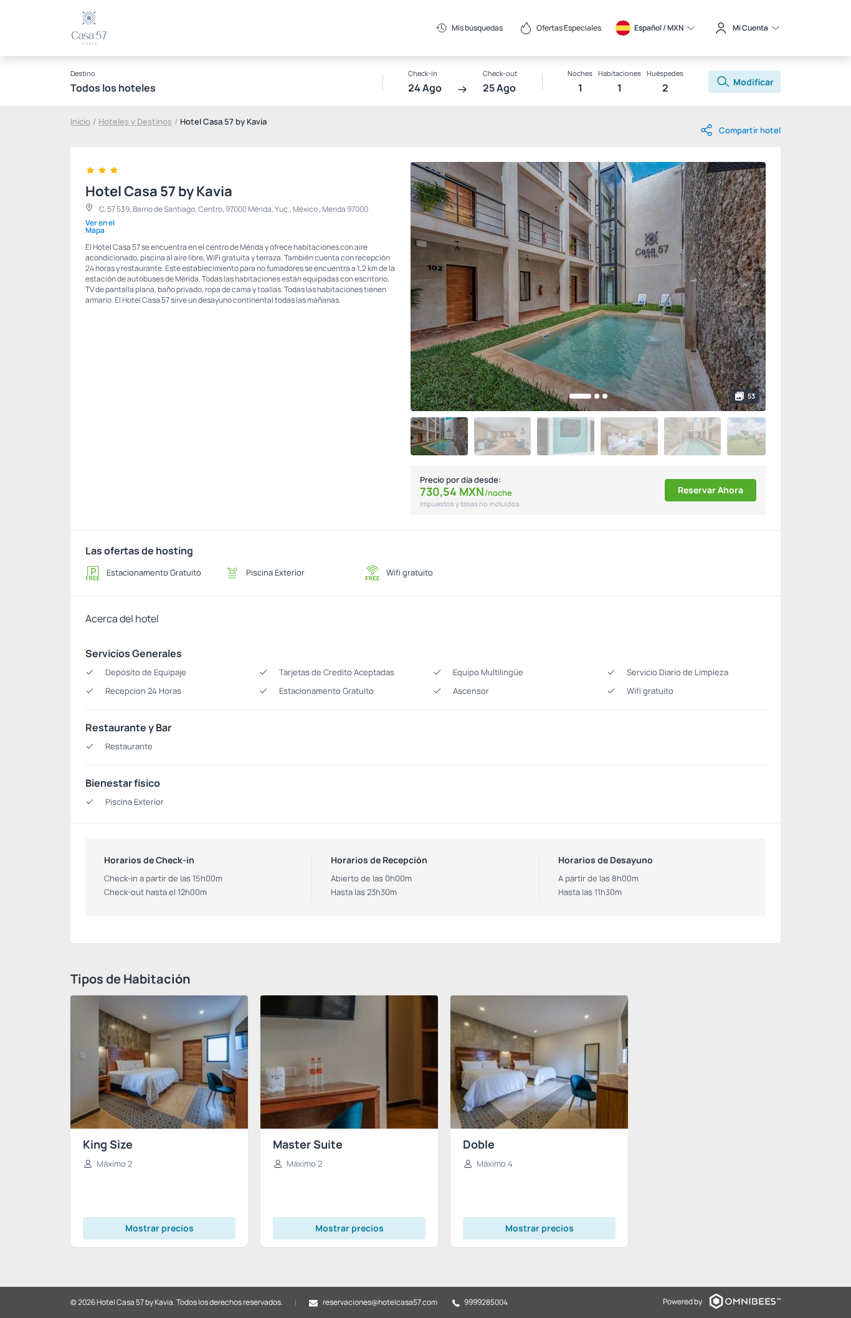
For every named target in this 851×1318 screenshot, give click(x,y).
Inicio (80, 121)
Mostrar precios (159, 1228)
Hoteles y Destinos (135, 121)
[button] (580, 396)
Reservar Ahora (710, 490)
